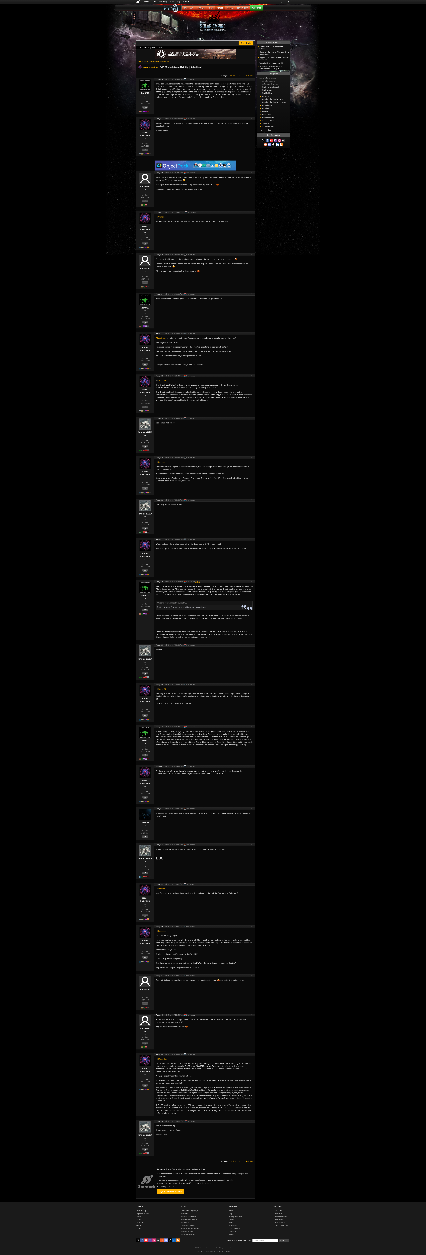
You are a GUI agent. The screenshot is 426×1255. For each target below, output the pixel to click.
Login (161, 47)
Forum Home (144, 47)
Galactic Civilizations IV (188, 1217)
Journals (201, 8)
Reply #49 (159, 1054)
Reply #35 (159, 458)
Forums (231, 1234)
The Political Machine (188, 1226)
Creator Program (234, 1229)
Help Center (278, 1211)
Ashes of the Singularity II (189, 1211)
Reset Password (279, 1223)
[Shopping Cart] (284, 1)
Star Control (185, 1223)
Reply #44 (159, 845)
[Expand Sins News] (260, 96)
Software (146, 2)
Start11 (138, 1217)
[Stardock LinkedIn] (277, 144)
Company (233, 1207)
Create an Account (280, 1217)
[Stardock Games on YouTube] (271, 140)
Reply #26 (159, 79)
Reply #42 (159, 766)
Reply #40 (159, 684)
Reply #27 (159, 119)
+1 (145, 446)
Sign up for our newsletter (239, 1240)
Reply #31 (159, 294)
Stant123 (145, 93)
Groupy (138, 1229)
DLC (211, 8)
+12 (145, 201)
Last (251, 76)
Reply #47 (159, 975)
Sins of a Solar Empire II (189, 1220)
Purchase (256, 8)
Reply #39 (159, 645)
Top (252, 79)
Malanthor (145, 186)
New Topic (246, 43)
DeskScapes (140, 1223)
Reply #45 (159, 884)
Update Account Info (281, 1226)
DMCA (221, 1251)
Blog (178, 2)
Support (186, 2)
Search (154, 47)
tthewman (145, 822)
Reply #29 (159, 212)
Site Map (227, 1251)
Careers (231, 1220)
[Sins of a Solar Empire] (213, 22)
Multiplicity (139, 1226)
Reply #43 (159, 809)
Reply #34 (159, 418)
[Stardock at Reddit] (265, 144)
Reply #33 (159, 376)
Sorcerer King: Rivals (188, 1234)
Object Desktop (141, 1211)
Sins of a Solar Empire (151, 62)
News (172, 2)
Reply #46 (159, 926)
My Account (278, 1214)
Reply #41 (159, 727)
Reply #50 (159, 1121)
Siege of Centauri (187, 1231)
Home (139, 62)
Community (163, 2)
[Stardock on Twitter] (263, 140)
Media (230, 8)
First (230, 76)
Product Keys (278, 1220)
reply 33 (183, 603)
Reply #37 (159, 539)
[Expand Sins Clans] (260, 108)
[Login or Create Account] (280, 1)
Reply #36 (159, 500)
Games (154, 2)
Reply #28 (159, 173)
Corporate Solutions (142, 1214)
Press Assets (233, 1226)
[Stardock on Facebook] (267, 140)
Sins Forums (190, 79)
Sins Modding (165, 62)
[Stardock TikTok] (273, 144)
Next (247, 76)
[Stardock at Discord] (269, 144)
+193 (145, 107)
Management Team (235, 1217)
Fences (138, 1220)
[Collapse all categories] (288, 77)
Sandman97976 (145, 432)
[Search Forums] (288, 1)
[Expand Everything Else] (258, 130)
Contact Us (232, 1231)
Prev (234, 76)
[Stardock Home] (138, 1)
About (231, 1211)
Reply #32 (159, 333)
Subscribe (284, 1240)
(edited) (197, 582)
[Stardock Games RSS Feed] (281, 144)
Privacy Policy (200, 1251)
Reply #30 (159, 255)
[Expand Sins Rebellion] (260, 105)
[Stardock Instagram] (279, 140)
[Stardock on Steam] (283, 140)
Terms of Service (211, 1251)
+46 (145, 150)
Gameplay (188, 8)
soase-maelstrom (145, 134)
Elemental (184, 1214)
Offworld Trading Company (190, 1229)
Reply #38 (159, 582)
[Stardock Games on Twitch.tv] (275, 140)
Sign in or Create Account (170, 1191)
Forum (220, 8)
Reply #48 (159, 1015)
